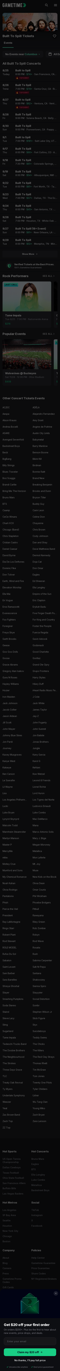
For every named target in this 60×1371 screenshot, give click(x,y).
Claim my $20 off (28, 1352)
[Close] (56, 1293)
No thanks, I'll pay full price (30, 1360)
